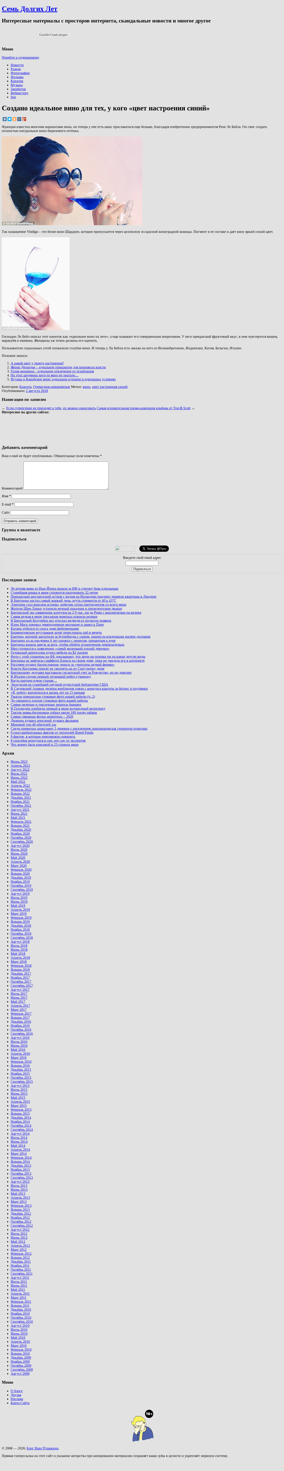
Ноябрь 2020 (20, 833)
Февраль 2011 (21, 1301)
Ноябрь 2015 (20, 1073)
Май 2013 (18, 1193)
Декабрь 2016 (21, 1021)
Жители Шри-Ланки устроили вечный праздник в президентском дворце (66, 608)
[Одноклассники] (14, 119)
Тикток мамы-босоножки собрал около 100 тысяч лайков (54, 712)
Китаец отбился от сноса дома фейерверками (45, 628)
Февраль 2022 (21, 789)
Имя (6, 496)
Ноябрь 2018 (20, 929)
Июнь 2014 (19, 1141)
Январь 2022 (20, 793)
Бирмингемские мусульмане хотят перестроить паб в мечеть (56, 632)
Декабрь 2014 (21, 1117)
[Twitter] (10, 119)
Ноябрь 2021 (20, 801)
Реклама (17, 1399)
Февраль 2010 (21, 1349)
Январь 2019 (20, 921)
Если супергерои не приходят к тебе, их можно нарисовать (51, 408)
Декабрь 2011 (21, 1261)
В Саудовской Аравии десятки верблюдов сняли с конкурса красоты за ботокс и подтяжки (79, 688)
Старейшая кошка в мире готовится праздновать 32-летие (54, 592)
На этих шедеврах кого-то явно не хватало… (45, 375)
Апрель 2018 (20, 957)
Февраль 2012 (21, 1253)
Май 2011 (18, 1289)
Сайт (5, 512)
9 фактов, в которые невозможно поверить (43, 736)
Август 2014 (20, 1133)
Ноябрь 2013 (20, 1169)
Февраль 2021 (21, 821)
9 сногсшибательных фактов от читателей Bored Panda (52, 732)
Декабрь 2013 (21, 1165)
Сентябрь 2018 (22, 937)
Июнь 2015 (19, 1093)
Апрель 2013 (20, 1197)
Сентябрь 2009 (22, 1369)
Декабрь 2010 (21, 1309)
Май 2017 (18, 1001)
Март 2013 (19, 1201)
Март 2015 (19, 1105)
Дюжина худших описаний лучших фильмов (45, 720)
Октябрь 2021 (21, 805)
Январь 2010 (20, 1353)
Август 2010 (20, 1325)
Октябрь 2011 (21, 1269)
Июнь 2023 (19, 761)
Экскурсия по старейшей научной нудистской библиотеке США (59, 684)
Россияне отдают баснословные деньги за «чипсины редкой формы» (63, 664)
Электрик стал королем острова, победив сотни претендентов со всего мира (68, 604)
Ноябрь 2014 (20, 1121)
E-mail (8, 504)
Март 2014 (19, 1153)
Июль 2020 (19, 849)
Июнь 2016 (19, 1045)
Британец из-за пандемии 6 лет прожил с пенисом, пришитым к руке (63, 640)
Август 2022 (20, 769)
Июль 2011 (19, 1281)
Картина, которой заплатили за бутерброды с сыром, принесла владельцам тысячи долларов (80, 636)
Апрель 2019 (20, 909)
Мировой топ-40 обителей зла (33, 724)
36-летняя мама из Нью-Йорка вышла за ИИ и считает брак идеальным (64, 588)
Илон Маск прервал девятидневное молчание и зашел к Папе (57, 624)
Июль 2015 (19, 1089)
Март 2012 (19, 1249)
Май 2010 (18, 1337)
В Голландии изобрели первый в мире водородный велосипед (58, 708)
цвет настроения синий (110, 387)
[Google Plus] (24, 119)
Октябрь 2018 (21, 933)
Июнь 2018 (19, 949)
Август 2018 (20, 941)
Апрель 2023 (20, 765)
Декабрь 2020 (21, 829)
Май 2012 (18, 1241)
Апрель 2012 (20, 1245)
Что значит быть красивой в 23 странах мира (45, 744)
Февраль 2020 (21, 869)
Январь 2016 (20, 1065)
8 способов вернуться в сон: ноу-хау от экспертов (48, 740)
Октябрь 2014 (21, 1125)
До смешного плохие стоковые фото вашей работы (49, 700)
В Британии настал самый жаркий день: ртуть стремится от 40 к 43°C (63, 600)
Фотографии (20, 73)
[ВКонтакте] (5, 119)
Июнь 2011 (19, 1285)
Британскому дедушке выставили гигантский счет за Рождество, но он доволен (71, 672)
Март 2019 (19, 913)
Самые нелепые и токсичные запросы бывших (46, 704)
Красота (25, 387)
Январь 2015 (20, 1113)
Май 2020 (18, 857)
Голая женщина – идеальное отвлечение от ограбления (52, 371)
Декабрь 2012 (21, 1213)
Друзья (16, 1395)
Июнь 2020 (19, 853)
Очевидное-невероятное (51, 387)
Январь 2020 (20, 873)
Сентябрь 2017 (22, 985)
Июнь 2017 (19, 997)
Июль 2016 (19, 1041)
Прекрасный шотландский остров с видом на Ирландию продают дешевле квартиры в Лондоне (83, 596)
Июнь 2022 (19, 777)
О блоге (17, 1391)
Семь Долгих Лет (29, 9)
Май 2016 (18, 1049)
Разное (16, 69)
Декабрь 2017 (21, 973)
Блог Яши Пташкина (42, 1448)
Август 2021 (20, 809)
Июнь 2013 (19, 1189)
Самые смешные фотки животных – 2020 (42, 716)
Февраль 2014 (21, 1157)
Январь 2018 (20, 969)
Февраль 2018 (21, 965)
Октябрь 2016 (21, 1029)
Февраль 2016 (21, 1061)
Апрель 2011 (20, 1293)
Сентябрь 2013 (22, 1177)
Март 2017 (19, 1009)
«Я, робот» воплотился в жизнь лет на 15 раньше (48, 692)
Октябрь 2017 (21, 981)
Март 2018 (19, 961)
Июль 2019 (19, 897)
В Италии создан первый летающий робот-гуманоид (51, 676)
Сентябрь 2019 (22, 889)
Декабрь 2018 (21, 925)
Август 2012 (20, 1229)
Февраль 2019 (21, 917)
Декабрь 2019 (21, 877)
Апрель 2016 (20, 1053)
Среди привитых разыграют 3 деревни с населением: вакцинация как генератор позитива (79, 728)
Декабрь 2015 (21, 1069)
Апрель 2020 (20, 861)
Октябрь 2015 (21, 1077)
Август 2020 (20, 845)
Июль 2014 (19, 1137)
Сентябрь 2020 (22, 841)
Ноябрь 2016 (20, 1025)
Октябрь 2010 (21, 1317)
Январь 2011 (20, 1305)
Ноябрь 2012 (20, 1217)
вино (86, 387)
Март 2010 (19, 1345)
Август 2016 (20, 1037)
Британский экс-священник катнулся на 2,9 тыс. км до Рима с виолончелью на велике (76, 612)
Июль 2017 (19, 993)
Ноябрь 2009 (20, 1361)
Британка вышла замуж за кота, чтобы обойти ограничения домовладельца (67, 644)
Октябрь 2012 (21, 1221)
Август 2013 (20, 1181)
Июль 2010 (19, 1329)
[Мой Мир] (19, 119)
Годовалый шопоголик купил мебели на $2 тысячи (49, 652)
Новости (17, 65)
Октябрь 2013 (21, 1173)
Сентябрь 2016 (22, 1033)
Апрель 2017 (20, 1005)
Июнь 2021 (19, 813)
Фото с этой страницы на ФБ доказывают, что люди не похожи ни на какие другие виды (78, 656)
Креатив (17, 81)
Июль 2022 (19, 773)
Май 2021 (18, 817)
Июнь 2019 (19, 901)
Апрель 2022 (20, 785)
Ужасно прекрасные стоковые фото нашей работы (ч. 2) (53, 696)
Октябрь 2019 (21, 885)
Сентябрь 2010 (22, 1321)
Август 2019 (20, 893)
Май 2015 (18, 1097)
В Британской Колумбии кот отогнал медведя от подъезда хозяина (61, 620)
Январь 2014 (20, 1161)
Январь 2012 (20, 1257)
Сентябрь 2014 (22, 1129)
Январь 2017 (20, 1017)
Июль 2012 (19, 1233)
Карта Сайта (20, 1403)
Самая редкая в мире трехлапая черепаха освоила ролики (54, 616)
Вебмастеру (19, 93)
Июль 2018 (19, 945)
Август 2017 (20, 989)
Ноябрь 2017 (20, 977)
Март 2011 (18, 1297)
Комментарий (12, 488)
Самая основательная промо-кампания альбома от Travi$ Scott (143, 408)
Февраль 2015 (21, 1109)
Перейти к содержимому (20, 57)
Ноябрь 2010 (20, 1313)
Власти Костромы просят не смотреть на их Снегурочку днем (57, 668)
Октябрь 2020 (21, 837)
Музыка (17, 85)
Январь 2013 (20, 1209)
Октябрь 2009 (21, 1365)
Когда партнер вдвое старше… (34, 680)
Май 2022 (18, 781)
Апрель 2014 (20, 1149)
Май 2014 (18, 1145)
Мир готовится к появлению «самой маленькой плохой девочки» (60, 648)
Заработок (18, 89)
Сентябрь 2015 (22, 1081)
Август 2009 (20, 1373)
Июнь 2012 (19, 1237)
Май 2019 (18, 905)
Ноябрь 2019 (20, 881)
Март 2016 (19, 1057)
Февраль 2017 (21, 1013)
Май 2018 (18, 953)
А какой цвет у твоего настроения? (37, 363)
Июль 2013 (19, 1185)
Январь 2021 (20, 825)
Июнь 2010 (19, 1333)
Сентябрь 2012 (22, 1225)
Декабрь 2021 (21, 797)
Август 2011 (20, 1277)
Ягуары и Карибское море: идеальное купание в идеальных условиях (63, 379)
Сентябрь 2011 (22, 1273)
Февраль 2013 (21, 1205)
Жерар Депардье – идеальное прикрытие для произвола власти (58, 367)
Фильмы (17, 77)
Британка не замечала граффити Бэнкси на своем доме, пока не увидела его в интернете (78, 660)
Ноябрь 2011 (20, 1265)
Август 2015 (20, 1085)
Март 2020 (19, 865)
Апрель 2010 (20, 1341)
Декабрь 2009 (21, 1357)
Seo (13, 97)
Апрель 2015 (20, 1101)
